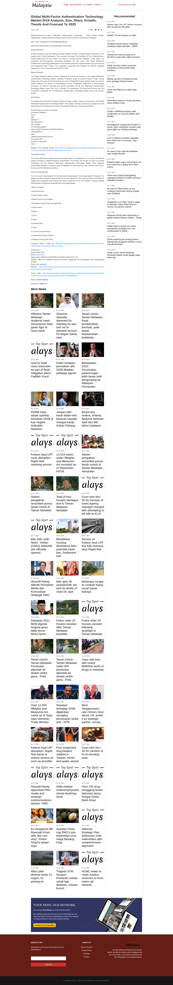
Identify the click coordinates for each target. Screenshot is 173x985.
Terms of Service (86, 947)
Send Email (40, 255)
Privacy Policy (86, 950)
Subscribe (48, 964)
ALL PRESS (88, 5)
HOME (65, 5)
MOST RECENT (76, 5)
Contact (86, 957)
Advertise (86, 953)
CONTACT (98, 5)
